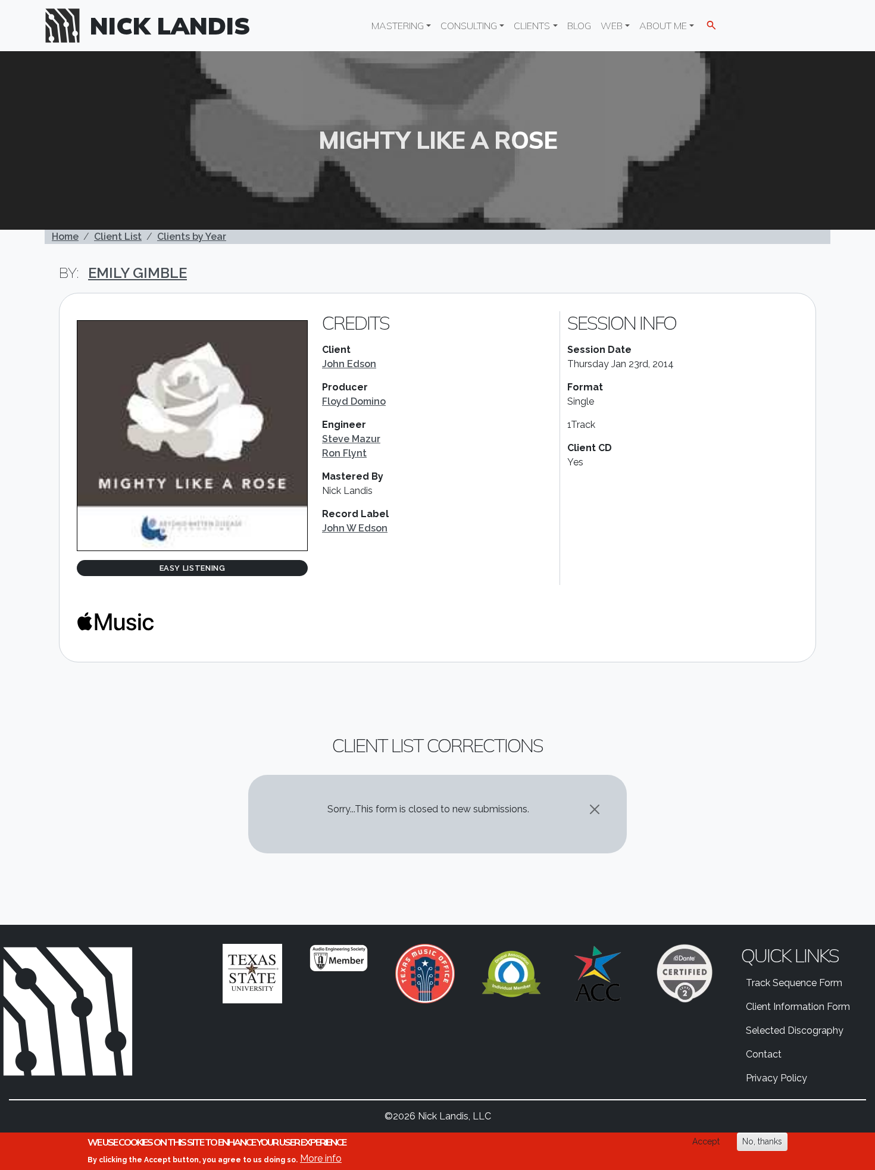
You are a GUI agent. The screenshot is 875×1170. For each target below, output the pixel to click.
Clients (532, 26)
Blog (579, 26)
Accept (706, 1141)
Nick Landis (170, 25)
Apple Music (115, 621)
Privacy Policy (776, 1078)
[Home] (67, 25)
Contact (764, 1054)
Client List (118, 236)
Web (612, 26)
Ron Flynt (344, 453)
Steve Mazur (351, 439)
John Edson (349, 364)
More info (321, 1158)
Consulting (468, 26)
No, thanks (762, 1141)
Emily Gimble (137, 272)
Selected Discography (794, 1030)
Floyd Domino (354, 401)
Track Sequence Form (794, 982)
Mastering (397, 26)
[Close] (594, 809)
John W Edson (355, 528)
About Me (663, 26)
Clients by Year (191, 236)
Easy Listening (193, 568)
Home (65, 236)
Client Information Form (798, 1006)
